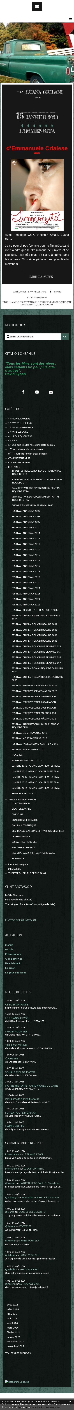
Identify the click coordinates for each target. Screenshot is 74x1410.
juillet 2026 (13, 1309)
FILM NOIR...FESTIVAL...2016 (27, 760)
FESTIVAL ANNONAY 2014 (26, 549)
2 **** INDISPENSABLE (20, 427)
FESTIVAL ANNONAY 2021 (26, 588)
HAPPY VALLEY (14, 1126)
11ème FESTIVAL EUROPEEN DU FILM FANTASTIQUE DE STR (37, 481)
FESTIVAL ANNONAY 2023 (26, 593)
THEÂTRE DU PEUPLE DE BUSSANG (27, 873)
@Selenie (10, 1255)
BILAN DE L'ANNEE (21, 808)
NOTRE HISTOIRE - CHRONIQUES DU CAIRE (31, 1085)
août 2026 (12, 1304)
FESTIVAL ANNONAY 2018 (26, 571)
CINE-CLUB (17, 814)
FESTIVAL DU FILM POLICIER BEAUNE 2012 (34, 624)
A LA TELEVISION (21, 803)
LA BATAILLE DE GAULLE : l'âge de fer (40, 1183)
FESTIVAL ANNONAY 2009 (26, 522)
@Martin (9, 1212)
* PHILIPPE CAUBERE (19, 418)
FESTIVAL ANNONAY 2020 (26, 582)
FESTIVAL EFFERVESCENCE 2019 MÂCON (34, 696)
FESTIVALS (14, 467)
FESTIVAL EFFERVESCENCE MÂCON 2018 (34, 713)
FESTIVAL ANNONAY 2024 (26, 599)
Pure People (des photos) (18, 899)
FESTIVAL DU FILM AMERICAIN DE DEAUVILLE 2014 (36, 617)
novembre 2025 (15, 1346)
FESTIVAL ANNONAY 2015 (26, 555)
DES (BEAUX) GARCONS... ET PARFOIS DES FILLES (38, 831)
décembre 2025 (15, 1341)
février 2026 (13, 1332)
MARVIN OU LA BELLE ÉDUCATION (40, 1197)
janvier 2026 (13, 1337)
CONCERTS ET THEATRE (25, 820)
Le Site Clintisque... (15, 895)
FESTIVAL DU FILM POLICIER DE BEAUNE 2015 (36, 651)
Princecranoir (12, 1154)
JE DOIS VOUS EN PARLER (22, 799)
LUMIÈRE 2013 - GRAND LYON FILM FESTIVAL (36, 782)
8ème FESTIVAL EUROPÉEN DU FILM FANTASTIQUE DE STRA (36, 489)
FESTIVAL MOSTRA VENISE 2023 (29, 738)
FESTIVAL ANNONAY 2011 (26, 533)
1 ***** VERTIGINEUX (20, 423)
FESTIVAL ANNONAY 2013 (26, 544)
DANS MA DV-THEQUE (24, 825)
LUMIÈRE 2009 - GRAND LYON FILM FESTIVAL (36, 777)
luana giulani (45, 304)
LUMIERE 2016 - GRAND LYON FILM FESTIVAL (36, 771)
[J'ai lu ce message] (70, 1401)
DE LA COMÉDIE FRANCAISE (22, 1099)
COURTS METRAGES (19, 462)
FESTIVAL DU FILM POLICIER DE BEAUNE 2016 (36, 657)
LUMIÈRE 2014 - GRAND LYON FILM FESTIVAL (36, 788)
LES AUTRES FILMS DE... (24, 842)
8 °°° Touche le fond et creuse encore (28, 453)
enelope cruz (58, 302)
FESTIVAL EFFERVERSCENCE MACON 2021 (34, 685)
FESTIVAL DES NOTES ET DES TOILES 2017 (35, 610)
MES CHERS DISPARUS (24, 847)
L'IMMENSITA (37, 131)
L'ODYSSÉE (11, 1058)
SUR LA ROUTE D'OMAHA (20, 1112)
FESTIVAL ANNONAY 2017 (26, 566)
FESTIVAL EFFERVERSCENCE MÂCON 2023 (34, 691)
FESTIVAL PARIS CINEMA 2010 (28, 749)
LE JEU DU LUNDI (21, 836)
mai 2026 (12, 1318)
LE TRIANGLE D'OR (17, 1018)
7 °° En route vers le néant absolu (25, 449)
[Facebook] (23, 392)
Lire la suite (41, 276)
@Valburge (11, 1197)
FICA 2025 (17, 754)
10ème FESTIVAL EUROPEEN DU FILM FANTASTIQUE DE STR (37, 472)
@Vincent (10, 1183)
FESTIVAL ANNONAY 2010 (26, 527)
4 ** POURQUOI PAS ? (20, 436)
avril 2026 (12, 1323)
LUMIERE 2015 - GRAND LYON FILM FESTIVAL (36, 765)
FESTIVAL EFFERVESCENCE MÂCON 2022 (34, 718)
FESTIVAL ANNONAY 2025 (26, 604)
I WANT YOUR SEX (16, 1031)
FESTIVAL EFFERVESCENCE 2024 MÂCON (34, 702)
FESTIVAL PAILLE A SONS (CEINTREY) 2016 (35, 744)
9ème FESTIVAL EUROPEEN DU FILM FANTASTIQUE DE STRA (36, 498)
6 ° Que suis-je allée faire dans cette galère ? (31, 445)
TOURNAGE (18, 858)
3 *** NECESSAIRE (37, 291)
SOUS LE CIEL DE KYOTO (20, 1072)
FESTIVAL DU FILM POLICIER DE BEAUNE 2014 (36, 646)
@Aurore (10, 1226)
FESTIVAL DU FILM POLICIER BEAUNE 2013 (34, 629)
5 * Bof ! (12, 440)
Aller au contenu (12, 3)
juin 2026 (12, 1314)
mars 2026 (13, 1327)
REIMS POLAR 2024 (22, 793)
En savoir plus (24, 1407)
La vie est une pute (18, 864)
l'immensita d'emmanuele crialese (29, 302)
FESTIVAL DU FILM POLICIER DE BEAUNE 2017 (36, 663)
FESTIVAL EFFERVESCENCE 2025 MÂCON (34, 707)
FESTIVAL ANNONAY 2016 (26, 560)
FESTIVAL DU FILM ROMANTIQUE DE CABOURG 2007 (37, 670)
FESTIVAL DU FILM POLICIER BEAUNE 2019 (34, 640)
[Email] (37, 6)
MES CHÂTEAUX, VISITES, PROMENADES (33, 853)
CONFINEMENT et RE (19, 458)
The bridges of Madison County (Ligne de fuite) (30, 904)
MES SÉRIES (14, 869)
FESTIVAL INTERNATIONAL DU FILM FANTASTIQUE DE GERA (36, 726)
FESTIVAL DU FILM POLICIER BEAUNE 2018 (34, 635)
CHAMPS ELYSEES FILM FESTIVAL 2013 (33, 505)
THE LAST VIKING (16, 1044)
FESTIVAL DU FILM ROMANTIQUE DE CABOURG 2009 (37, 678)
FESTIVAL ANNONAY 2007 (26, 511)
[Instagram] (37, 392)
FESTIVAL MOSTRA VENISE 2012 (29, 733)
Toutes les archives (18, 1353)
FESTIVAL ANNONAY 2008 (26, 516)
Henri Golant (12, 963)
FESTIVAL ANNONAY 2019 (26, 577)
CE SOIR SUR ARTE (16, 1004)
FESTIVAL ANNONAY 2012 (26, 538)
